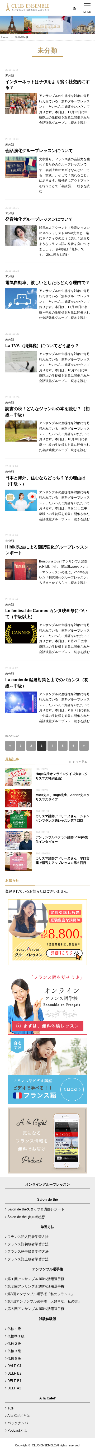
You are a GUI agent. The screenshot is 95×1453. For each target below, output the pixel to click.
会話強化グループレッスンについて (39, 150)
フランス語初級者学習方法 (28, 1244)
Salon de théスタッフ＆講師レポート (35, 1209)
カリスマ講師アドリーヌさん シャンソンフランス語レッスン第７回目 (62, 818)
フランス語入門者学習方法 (28, 1237)
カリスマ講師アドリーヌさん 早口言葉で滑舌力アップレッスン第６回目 (62, 860)
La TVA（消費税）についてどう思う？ (42, 345)
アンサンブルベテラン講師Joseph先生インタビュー (62, 839)
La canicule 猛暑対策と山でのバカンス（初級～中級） (46, 683)
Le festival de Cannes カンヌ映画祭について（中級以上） (46, 613)
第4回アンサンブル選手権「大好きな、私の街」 (44, 1301)
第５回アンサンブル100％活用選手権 (35, 1309)
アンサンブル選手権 (47, 1269)
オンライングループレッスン (47, 1184)
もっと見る (80, 761)
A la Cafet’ (47, 1398)
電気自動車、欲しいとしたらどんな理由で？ (47, 282)
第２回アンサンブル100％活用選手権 (35, 1286)
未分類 (9, 75)
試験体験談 (47, 1319)
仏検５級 (14, 1358)
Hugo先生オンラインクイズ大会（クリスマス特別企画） (62, 776)
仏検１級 (14, 1329)
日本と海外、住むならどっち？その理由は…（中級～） (47, 481)
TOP (11, 1408)
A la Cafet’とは (18, 1416)
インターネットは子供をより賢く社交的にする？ (47, 84)
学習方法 (47, 1227)
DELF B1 (14, 1381)
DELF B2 (14, 1373)
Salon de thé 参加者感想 (26, 1217)
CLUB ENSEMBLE (44, 1445)
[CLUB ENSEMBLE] (27, 9)
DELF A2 (14, 1388)
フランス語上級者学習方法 (28, 1259)
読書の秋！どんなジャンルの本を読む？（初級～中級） (47, 411)
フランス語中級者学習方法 (28, 1251)
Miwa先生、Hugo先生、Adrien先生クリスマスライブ (63, 797)
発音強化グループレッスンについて (39, 219)
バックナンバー (19, 1423)
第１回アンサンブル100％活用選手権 (35, 1279)
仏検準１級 (16, 1336)
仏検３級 (14, 1351)
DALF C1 (14, 1366)
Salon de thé (47, 1199)
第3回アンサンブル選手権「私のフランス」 (40, 1294)
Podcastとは (17, 1430)
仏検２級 (14, 1344)
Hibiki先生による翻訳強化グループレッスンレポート (46, 550)
